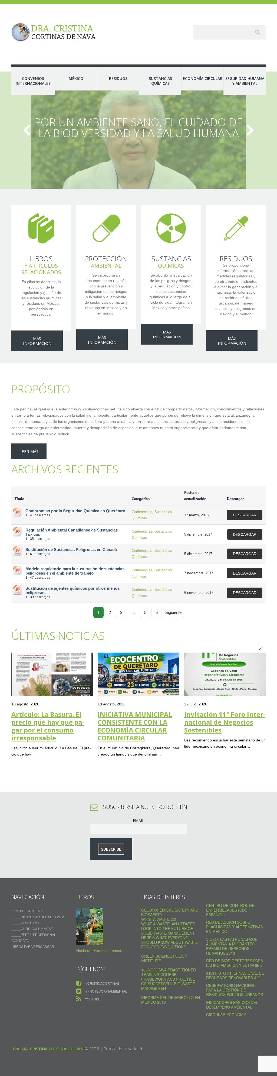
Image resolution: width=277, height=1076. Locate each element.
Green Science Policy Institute (164, 958)
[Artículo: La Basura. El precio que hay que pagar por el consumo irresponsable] (52, 674)
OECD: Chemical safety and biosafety (169, 912)
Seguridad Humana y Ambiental (244, 81)
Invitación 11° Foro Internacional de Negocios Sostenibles (224, 722)
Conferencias (142, 512)
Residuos (118, 78)
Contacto (20, 941)
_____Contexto (25, 923)
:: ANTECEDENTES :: (26, 911)
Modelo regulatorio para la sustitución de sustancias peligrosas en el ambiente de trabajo (74, 571)
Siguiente (173, 612)
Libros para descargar (32, 947)
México (76, 78)
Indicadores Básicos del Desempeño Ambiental (232, 1005)
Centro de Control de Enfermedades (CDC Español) (230, 910)
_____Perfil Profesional (33, 935)
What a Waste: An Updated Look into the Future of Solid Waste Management (168, 928)
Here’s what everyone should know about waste (169, 940)
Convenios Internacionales (33, 81)
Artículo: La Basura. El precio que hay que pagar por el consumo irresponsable (47, 726)
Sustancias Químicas (160, 81)
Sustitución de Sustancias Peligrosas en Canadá (71, 549)
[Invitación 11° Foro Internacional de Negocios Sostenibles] (225, 674)
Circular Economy (226, 1014)
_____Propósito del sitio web (37, 917)
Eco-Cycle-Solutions (163, 946)
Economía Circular (202, 78)
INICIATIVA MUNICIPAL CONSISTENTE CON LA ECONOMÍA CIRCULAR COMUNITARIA (135, 726)
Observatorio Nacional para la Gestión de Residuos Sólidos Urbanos (234, 990)
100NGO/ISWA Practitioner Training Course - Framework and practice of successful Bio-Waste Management (168, 979)
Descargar (244, 515)
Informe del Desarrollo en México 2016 (170, 1000)
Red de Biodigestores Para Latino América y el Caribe (234, 963)
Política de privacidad (123, 1048)
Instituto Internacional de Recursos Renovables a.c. (235, 975)
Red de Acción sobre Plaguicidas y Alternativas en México (234, 926)
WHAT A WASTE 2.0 (158, 919)
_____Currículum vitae (32, 929)
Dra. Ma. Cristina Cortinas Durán (47, 1048)
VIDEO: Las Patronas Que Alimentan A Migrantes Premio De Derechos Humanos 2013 (231, 946)
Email (138, 820)
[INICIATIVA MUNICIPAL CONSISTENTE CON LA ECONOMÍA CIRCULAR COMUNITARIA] (138, 674)
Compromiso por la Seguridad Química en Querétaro (75, 511)
